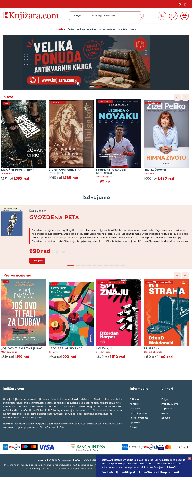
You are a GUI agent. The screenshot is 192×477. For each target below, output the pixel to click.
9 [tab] (117, 265)
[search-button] (140, 15)
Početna (60, 29)
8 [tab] (111, 265)
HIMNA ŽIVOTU (155, 170)
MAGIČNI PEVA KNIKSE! (18, 170)
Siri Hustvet (54, 352)
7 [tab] (106, 265)
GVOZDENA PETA (54, 218)
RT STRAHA (152, 348)
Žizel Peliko (149, 173)
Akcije (133, 29)
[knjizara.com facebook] (180, 4)
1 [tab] (92, 86)
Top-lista (122, 29)
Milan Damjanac (9, 352)
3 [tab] (83, 265)
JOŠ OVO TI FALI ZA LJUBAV (21, 348)
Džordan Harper (103, 352)
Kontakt (134, 403)
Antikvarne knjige (86, 29)
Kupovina (135, 408)
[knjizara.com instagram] (185, 4)
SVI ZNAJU (104, 348)
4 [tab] (89, 265)
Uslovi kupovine (138, 413)
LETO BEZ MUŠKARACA (66, 348)
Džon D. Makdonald (153, 352)
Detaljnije (37, 261)
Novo (8, 97)
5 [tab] (94, 265)
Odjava (133, 427)
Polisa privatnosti (139, 417)
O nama (134, 399)
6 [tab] (100, 265)
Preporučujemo (107, 29)
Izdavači (165, 417)
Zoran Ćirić (6, 173)
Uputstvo (135, 422)
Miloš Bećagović (104, 176)
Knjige (71, 29)
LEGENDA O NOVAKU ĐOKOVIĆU (111, 172)
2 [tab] (98, 86)
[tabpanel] (96, 62)
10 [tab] (123, 265)
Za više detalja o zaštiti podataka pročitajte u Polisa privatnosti (140, 472)
